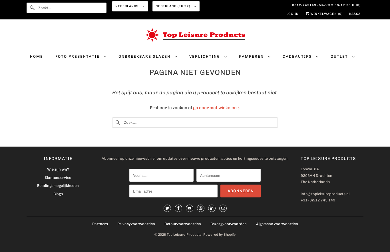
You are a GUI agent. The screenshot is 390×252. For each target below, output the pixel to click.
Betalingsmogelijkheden (58, 185)
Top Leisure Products (184, 235)
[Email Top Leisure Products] (223, 208)
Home (36, 56)
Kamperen (252, 56)
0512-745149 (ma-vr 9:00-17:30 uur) (326, 5)
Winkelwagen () (326, 14)
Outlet (340, 56)
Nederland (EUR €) (173, 6)
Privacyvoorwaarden (136, 224)
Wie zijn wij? (58, 169)
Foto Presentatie (78, 56)
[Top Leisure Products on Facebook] (178, 208)
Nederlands (127, 6)
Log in (292, 14)
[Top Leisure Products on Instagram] (200, 208)
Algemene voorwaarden (277, 224)
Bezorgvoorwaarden (228, 224)
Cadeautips (298, 56)
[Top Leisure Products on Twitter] (167, 208)
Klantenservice (58, 177)
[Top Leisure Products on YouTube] (189, 208)
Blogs (58, 194)
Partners (100, 224)
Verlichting (205, 56)
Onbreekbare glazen (145, 56)
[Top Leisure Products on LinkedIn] (212, 208)
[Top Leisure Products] (195, 36)
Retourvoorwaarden (182, 224)
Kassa (355, 14)
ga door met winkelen (215, 107)
